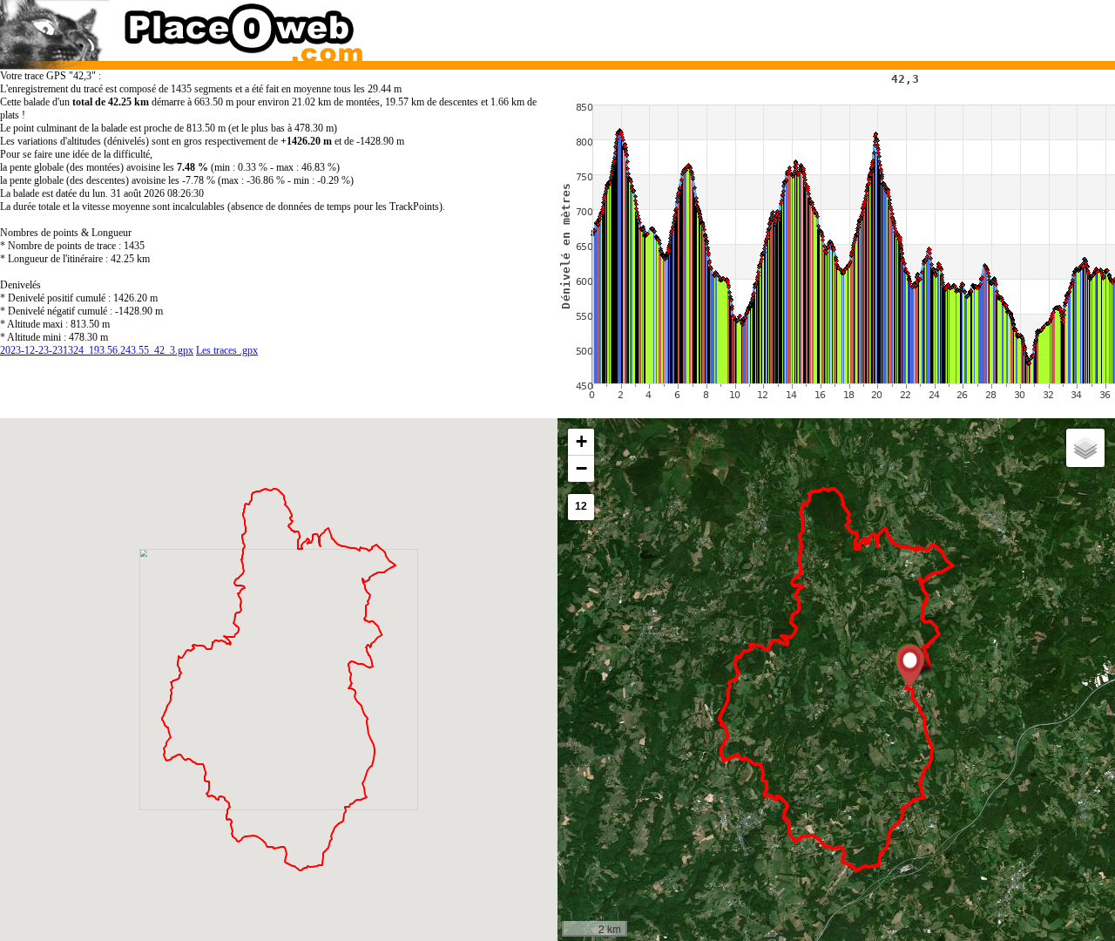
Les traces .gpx (227, 350)
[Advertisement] (821, 26)
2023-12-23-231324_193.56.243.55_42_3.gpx (96, 350)
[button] (909, 665)
